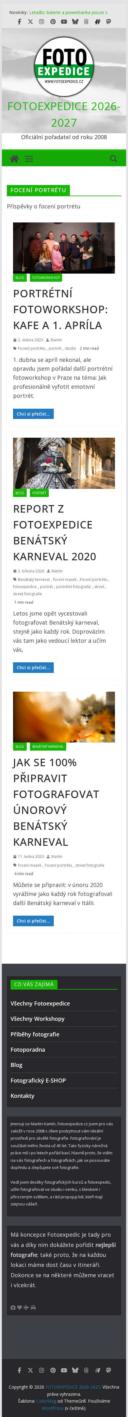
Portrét (39, 493)
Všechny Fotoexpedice (40, 1003)
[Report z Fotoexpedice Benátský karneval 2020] (64, 463)
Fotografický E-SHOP (38, 1080)
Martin (56, 340)
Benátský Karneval (48, 746)
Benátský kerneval (34, 579)
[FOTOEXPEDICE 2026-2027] (14, 158)
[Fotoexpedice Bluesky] (75, 22)
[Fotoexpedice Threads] (86, 22)
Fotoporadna (28, 1049)
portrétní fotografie (73, 586)
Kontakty (22, 1095)
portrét (55, 348)
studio (70, 348)
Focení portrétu (31, 348)
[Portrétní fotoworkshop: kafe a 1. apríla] (64, 248)
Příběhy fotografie (35, 1034)
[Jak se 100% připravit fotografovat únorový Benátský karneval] (64, 717)
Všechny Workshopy (38, 1018)
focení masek (64, 579)
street (99, 586)
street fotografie (27, 594)
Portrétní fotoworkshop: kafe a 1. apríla (60, 309)
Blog (20, 277)
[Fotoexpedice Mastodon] (109, 22)
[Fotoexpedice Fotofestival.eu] (97, 22)
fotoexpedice (25, 586)
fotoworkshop (46, 277)
